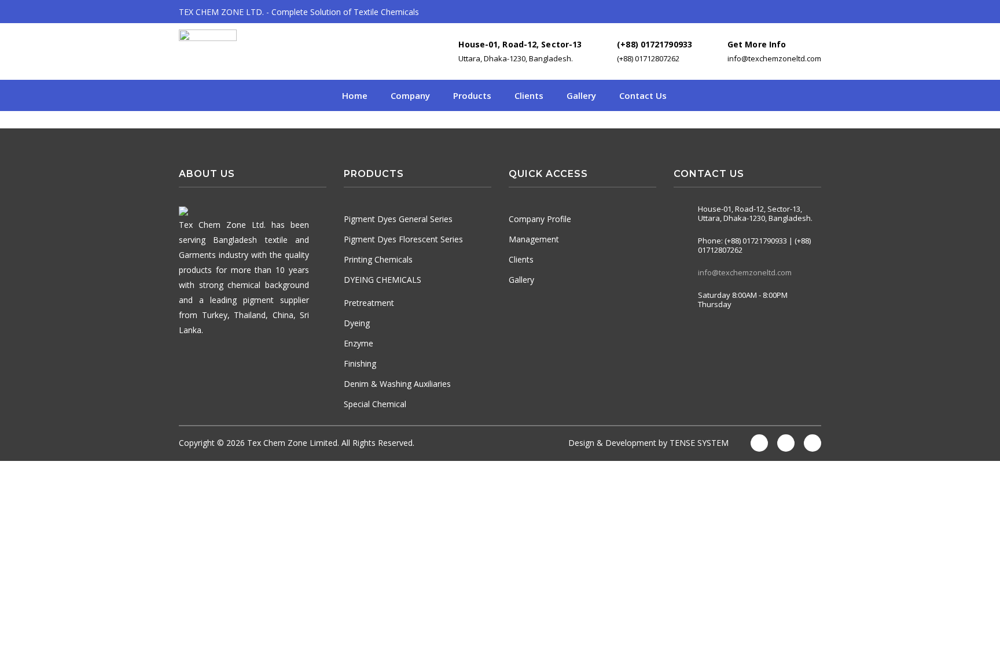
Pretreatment (369, 302)
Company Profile (540, 218)
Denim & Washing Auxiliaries (397, 383)
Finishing (360, 363)
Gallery (581, 95)
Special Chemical (375, 403)
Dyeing (357, 323)
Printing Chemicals (378, 259)
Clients (528, 95)
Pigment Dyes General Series (398, 218)
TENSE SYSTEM (699, 442)
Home (354, 95)
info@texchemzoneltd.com (745, 272)
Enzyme (358, 343)
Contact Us (643, 95)
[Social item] (679, 334)
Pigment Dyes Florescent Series (403, 239)
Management (534, 239)
